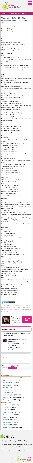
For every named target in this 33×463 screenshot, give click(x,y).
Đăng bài (27, 319)
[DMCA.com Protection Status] (8, 303)
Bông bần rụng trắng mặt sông (10, 377)
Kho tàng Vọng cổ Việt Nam (15, 441)
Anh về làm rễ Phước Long (9, 397)
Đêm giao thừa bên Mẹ (8, 427)
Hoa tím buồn (6, 410)
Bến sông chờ (6, 417)
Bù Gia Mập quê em (7, 380)
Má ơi (4, 392)
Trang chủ (4, 13)
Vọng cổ (24, 13)
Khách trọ (5, 419)
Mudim (24, 461)
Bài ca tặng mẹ (6, 390)
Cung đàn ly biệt (6, 385)
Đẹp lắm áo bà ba (7, 405)
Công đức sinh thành (8, 415)
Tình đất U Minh (6, 424)
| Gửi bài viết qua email (16, 20)
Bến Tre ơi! (5, 387)
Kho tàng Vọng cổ (14, 13)
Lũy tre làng (5, 407)
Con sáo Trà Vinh (7, 382)
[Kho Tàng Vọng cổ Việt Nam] (11, 6)
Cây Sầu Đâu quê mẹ (8, 395)
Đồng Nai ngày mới (7, 400)
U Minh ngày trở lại (7, 412)
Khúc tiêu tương (6, 422)
